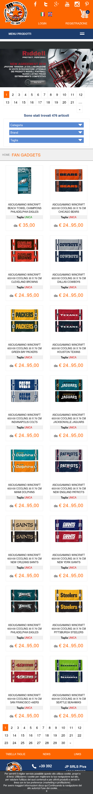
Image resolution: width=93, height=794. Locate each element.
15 (24, 102)
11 (72, 94)
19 (56, 102)
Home (6, 154)
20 (64, 102)
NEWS (46, 754)
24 (14, 742)
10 (64, 94)
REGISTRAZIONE (76, 23)
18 (48, 102)
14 (15, 102)
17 (40, 102)
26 (31, 742)
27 (39, 742)
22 (79, 735)
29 (55, 742)
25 (22, 742)
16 (32, 102)
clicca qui (43, 785)
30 (63, 742)
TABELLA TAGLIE (15, 754)
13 (7, 102)
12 (80, 94)
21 (72, 102)
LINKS (77, 754)
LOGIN (42, 23)
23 (6, 742)
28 (47, 742)
